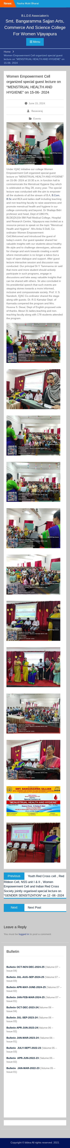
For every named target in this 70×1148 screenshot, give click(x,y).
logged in (24, 934)
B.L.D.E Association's (35, 15)
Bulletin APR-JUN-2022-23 (22, 1058)
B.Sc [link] (9, 199)
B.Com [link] (55, 195)
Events (37, 118)
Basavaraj (37, 111)
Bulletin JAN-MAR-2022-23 (23, 1068)
